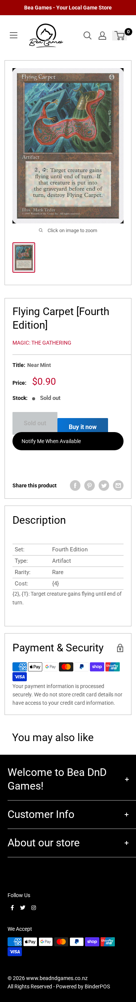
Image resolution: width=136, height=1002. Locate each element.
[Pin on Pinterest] (89, 485)
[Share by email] (118, 485)
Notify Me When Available (51, 441)
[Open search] (87, 35)
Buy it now (83, 427)
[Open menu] (14, 35)
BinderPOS (97, 986)
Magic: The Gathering (41, 343)
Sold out (35, 423)
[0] (120, 36)
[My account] (102, 35)
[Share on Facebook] (75, 485)
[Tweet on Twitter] (104, 485)
